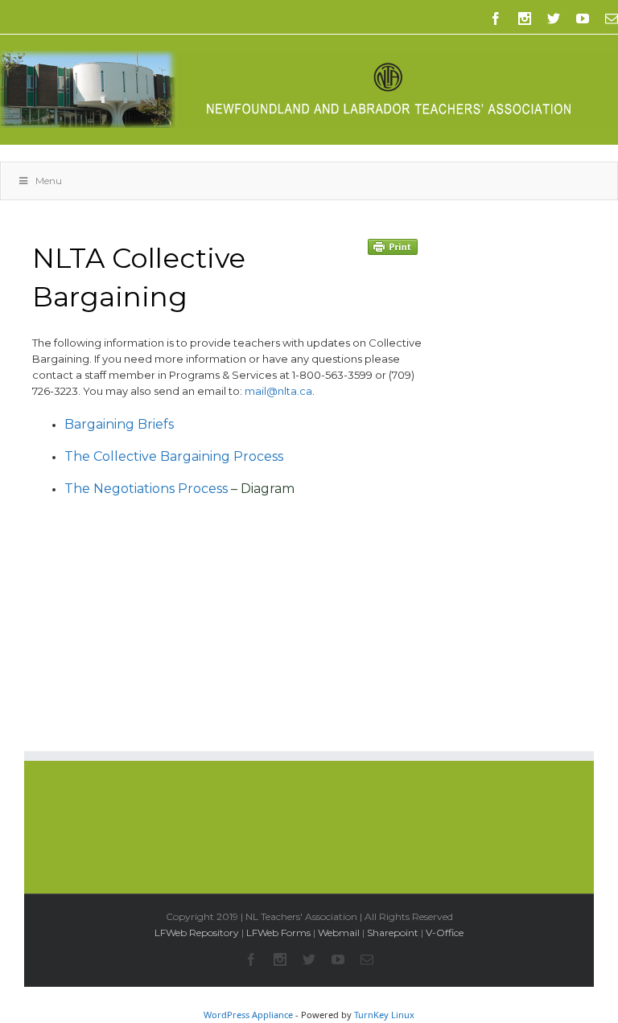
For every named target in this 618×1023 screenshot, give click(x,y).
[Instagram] (524, 18)
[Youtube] (582, 18)
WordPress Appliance (248, 1015)
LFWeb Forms (278, 932)
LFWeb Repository (196, 932)
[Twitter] (553, 18)
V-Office (445, 932)
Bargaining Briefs (119, 424)
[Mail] (611, 18)
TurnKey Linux (384, 1015)
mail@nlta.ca (278, 390)
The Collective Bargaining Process (173, 456)
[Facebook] (495, 18)
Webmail (339, 932)
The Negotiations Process (146, 488)
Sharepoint (392, 932)
